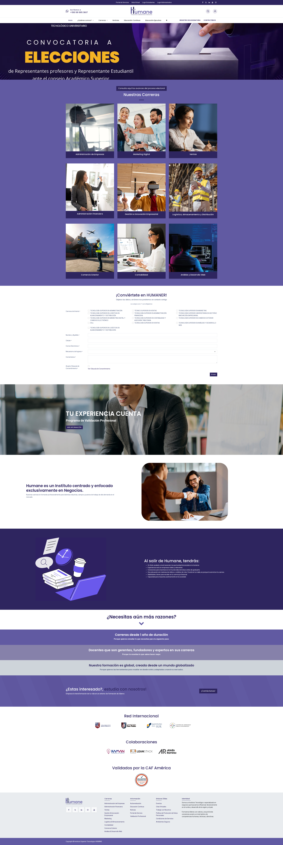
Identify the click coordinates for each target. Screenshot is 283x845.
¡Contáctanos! (208, 691)
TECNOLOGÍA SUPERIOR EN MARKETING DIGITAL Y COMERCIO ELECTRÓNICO (107, 319)
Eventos (159, 803)
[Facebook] (203, 2)
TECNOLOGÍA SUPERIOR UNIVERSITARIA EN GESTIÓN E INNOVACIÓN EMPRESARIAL (198, 314)
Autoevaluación (135, 803)
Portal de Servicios (122, 2)
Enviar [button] (213, 374)
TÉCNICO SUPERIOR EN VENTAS (145, 311)
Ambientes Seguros (163, 822)
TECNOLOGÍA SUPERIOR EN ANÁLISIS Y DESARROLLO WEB (197, 324)
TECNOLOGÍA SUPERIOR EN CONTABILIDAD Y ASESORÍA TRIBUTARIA (150, 319)
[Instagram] (216, 2)
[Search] (208, 11)
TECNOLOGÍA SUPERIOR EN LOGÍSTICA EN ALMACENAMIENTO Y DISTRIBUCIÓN (105, 314)
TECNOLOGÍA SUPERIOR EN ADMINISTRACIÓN (106, 311)
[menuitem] (70, 20)
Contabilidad (108, 825)
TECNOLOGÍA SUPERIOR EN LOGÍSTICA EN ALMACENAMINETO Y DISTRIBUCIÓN (105, 329)
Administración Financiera (113, 807)
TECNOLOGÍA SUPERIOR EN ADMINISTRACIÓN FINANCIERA (150, 314)
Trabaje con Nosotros (163, 810)
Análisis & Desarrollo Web (113, 831)
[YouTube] (212, 2)
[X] (206, 2)
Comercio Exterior (110, 828)
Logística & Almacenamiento (114, 822)
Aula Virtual (136, 2)
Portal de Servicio (136, 813)
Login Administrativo (164, 2)
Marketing (108, 818)
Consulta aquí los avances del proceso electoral (141, 88)
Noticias (133, 810)
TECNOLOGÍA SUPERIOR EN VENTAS (147, 323)
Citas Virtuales (161, 807)
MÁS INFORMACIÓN (74, 427)
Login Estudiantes (148, 2)
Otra (91, 323)
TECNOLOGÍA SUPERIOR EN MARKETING (193, 311)
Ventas (106, 810)
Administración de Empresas (114, 803)
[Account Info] (215, 11)
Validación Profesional (138, 816)
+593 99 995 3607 (79, 12)
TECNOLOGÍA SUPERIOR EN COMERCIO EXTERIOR (196, 318)
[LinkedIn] (209, 2)
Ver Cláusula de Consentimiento (99, 369)
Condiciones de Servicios (164, 818)
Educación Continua (137, 807)
